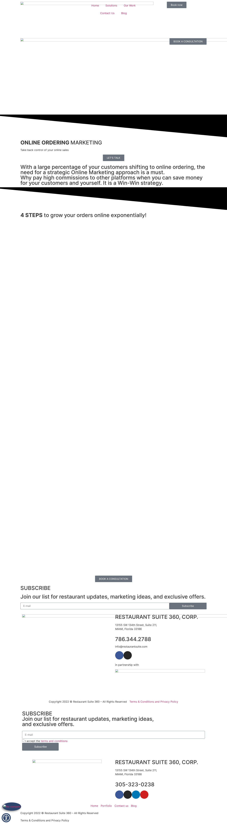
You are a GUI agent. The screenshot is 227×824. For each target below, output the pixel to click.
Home (95, 5)
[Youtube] (144, 794)
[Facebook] (119, 655)
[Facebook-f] (119, 794)
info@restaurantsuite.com (131, 646)
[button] (6, 817)
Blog (124, 13)
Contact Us (107, 13)
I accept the (46, 740)
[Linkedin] (136, 794)
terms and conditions (54, 740)
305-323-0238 (134, 784)
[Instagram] (127, 655)
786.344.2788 (133, 639)
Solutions (111, 5)
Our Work (130, 5)
